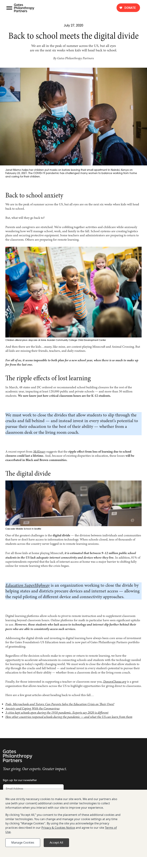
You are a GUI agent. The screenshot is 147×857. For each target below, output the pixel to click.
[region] (73, 823)
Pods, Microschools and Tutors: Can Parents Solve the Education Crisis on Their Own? (59, 704)
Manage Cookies (22, 842)
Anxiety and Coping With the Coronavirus (32, 708)
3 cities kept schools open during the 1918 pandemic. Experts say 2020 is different (56, 712)
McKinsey (39, 451)
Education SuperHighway (27, 585)
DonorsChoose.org (114, 681)
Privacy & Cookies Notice (58, 828)
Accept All (56, 842)
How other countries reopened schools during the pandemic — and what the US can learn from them (68, 717)
